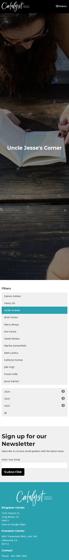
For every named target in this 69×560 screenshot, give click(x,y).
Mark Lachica (11, 352)
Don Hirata (10, 331)
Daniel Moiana (11, 338)
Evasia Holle (11, 374)
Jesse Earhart (11, 381)
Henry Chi (9, 303)
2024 (34, 391)
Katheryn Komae (13, 359)
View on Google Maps (14, 524)
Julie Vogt (9, 366)
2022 (34, 405)
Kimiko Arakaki (12, 310)
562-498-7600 (19, 555)
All (5, 412)
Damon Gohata (12, 296)
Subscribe (13, 472)
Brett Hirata (11, 317)
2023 (34, 398)
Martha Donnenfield (15, 345)
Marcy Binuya (11, 324)
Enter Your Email (11, 459)
